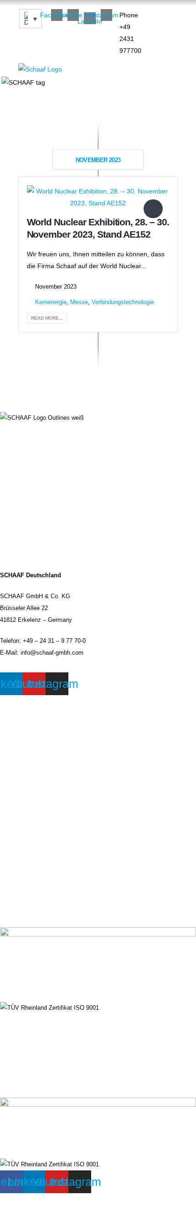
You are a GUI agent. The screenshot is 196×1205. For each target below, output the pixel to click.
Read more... (47, 317)
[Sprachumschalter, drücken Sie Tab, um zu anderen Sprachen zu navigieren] (30, 18)
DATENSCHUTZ (21, 735)
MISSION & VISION (27, 1061)
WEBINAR (14, 777)
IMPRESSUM (18, 715)
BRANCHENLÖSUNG (28, 1020)
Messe (79, 302)
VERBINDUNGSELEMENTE (38, 1040)
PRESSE (12, 798)
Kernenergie (51, 302)
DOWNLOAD (17, 1082)
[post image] (98, 197)
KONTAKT (14, 756)
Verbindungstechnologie (123, 302)
